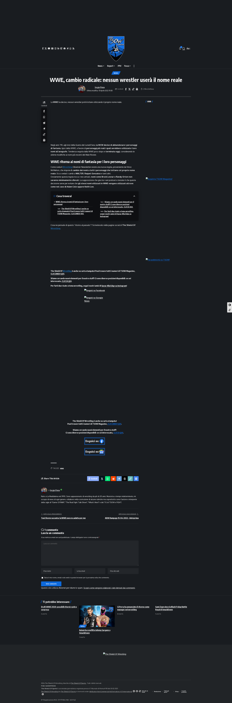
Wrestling (67, 167)
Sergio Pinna (100, 87)
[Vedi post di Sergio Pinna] (81, 89)
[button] (183, 48)
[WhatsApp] (70, 48)
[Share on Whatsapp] (44, 117)
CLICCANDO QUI (57, 274)
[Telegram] (67, 48)
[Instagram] (55, 48)
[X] (45, 48)
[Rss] (73, 48)
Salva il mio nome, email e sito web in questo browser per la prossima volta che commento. (76, 578)
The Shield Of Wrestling (49, 691)
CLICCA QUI (66, 281)
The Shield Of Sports (78, 683)
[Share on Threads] (124, 478)
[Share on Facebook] (125, 89)
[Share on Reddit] (44, 122)
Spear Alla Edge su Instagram (114, 286)
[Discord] (64, 48)
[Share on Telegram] (44, 128)
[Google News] (52, 48)
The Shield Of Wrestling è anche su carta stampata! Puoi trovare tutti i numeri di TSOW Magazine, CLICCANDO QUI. (75, 211)
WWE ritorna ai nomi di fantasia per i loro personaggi (71, 203)
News (116, 73)
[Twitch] (61, 48)
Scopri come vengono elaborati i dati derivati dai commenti (109, 588)
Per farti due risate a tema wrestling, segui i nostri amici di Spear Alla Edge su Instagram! (117, 213)
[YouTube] (49, 48)
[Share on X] (129, 89)
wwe (62, 468)
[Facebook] (43, 48)
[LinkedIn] (58, 48)
